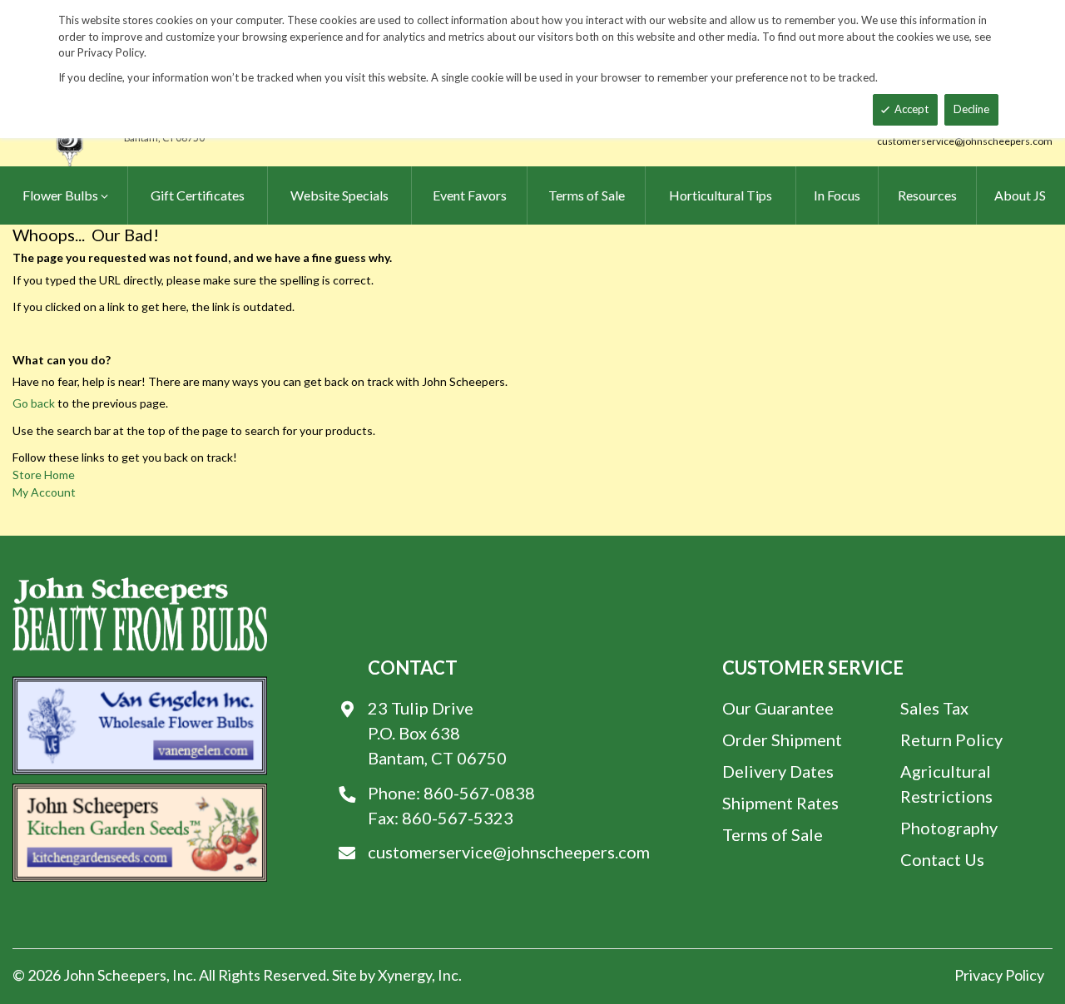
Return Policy (951, 739)
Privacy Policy (999, 975)
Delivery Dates (778, 771)
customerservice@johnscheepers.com (965, 141)
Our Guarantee (778, 708)
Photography (949, 828)
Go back (33, 403)
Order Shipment (782, 739)
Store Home (43, 474)
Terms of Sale (772, 834)
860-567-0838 (479, 793)
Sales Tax (934, 708)
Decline (971, 109)
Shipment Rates (780, 803)
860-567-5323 (457, 818)
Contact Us (942, 859)
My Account (44, 492)
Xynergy (405, 975)
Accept (911, 109)
